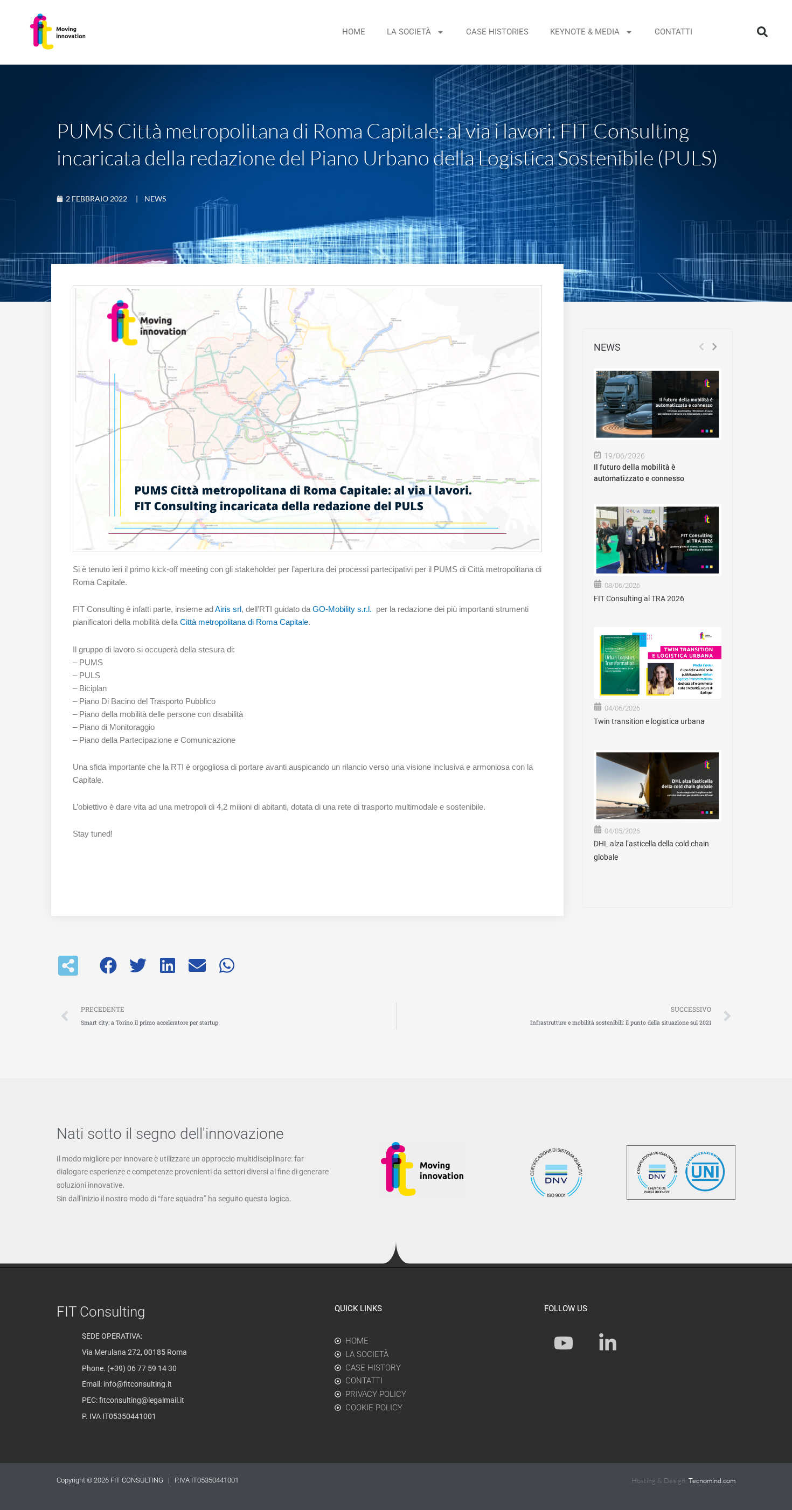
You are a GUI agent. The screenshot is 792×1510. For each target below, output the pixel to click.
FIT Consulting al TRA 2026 (639, 598)
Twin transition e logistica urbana (649, 721)
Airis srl (228, 609)
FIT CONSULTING (137, 1480)
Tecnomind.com (712, 1480)
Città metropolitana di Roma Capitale (244, 622)
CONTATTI (673, 32)
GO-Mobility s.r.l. (342, 609)
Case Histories (497, 32)
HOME (353, 32)
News (155, 198)
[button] (762, 32)
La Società (409, 32)
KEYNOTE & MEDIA (585, 32)
